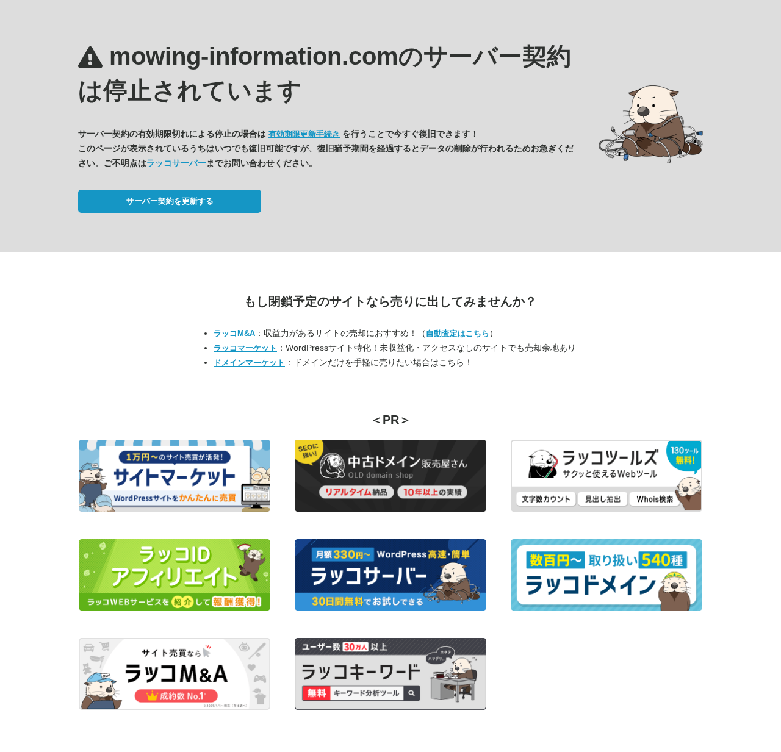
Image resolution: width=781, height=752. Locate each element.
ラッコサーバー (176, 163)
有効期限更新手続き (304, 133)
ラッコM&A (234, 333)
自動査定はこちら (457, 333)
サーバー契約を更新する (170, 201)
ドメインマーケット (249, 362)
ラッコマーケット (245, 348)
